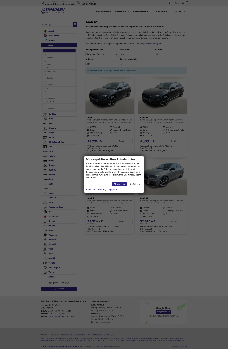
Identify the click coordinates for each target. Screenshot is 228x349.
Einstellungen (135, 184)
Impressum (113, 189)
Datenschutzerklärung (96, 189)
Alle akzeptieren (120, 184)
